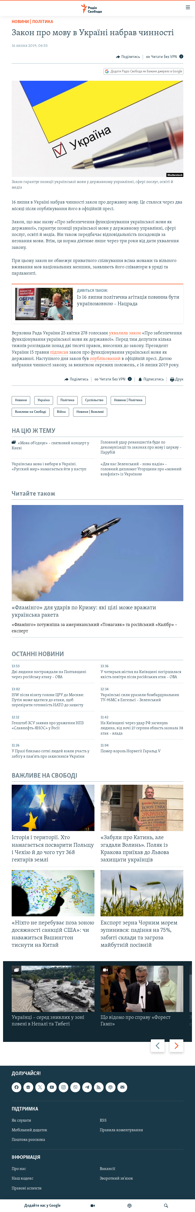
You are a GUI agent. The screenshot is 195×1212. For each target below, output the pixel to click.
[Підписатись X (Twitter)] (40, 1087)
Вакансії (107, 1169)
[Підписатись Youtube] (52, 1087)
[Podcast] (110, 1087)
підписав (59, 352)
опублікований (105, 359)
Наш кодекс (22, 1179)
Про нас (19, 1169)
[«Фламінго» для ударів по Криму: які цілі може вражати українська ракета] (97, 553)
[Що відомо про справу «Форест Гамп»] (142, 989)
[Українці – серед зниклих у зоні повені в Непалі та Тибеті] (53, 989)
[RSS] (99, 1087)
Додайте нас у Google (42, 1206)
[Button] (128, 57)
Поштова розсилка (28, 1140)
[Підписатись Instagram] (63, 1087)
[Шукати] (166, 1205)
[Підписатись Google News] (28, 1087)
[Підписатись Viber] (75, 1087)
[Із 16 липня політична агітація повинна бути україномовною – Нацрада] (44, 304)
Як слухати (21, 1121)
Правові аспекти (27, 1188)
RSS (103, 1121)
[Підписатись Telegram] (87, 1087)
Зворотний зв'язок (116, 1179)
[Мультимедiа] (92, 1205)
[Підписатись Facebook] (16, 1087)
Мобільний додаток (29, 1130)
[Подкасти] (129, 1205)
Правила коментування (121, 1130)
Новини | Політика (32, 22)
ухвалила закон (125, 333)
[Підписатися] (122, 1087)
